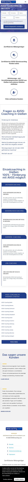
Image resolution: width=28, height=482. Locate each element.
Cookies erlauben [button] (19, 479)
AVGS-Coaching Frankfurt (7, 320)
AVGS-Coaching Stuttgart (7, 336)
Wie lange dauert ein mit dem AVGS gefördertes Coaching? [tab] (13, 149)
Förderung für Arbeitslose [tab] (10, 120)
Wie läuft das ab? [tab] (7, 153)
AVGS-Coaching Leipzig (7, 329)
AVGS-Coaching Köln (6, 326)
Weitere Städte (14, 342)
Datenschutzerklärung (15, 21)
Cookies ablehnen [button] (7, 479)
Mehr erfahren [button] (6, 475)
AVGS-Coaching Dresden (7, 311)
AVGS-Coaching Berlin (6, 302)
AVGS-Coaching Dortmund (7, 308)
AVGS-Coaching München (7, 333)
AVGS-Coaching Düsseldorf (8, 314)
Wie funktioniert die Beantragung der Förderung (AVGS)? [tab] (13, 138)
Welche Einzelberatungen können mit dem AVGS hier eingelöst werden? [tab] (13, 143)
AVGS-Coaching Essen (6, 317)
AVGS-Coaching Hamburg (7, 323)
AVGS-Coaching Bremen (7, 305)
